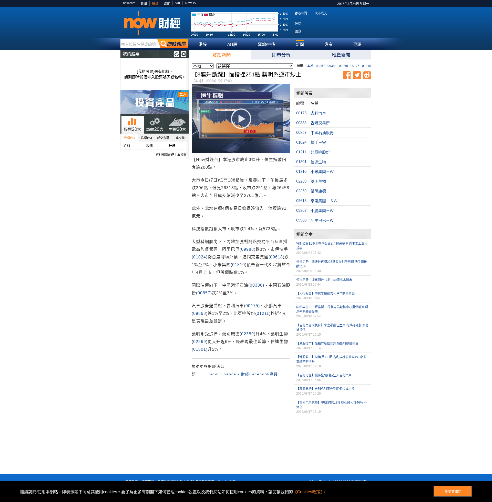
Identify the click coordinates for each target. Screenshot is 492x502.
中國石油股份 (322, 132)
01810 (366, 66)
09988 (247, 249)
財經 (155, 4)
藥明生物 (318, 181)
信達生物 (318, 162)
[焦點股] (281, 54)
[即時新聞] (221, 54)
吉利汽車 (318, 113)
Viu (177, 3)
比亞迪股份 (320, 152)
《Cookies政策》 (307, 492)
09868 (343, 66)
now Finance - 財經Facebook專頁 (244, 374)
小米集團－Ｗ (322, 171)
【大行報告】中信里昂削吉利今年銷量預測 (325, 293)
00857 (320, 66)
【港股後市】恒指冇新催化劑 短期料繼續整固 (327, 343)
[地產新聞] (341, 54)
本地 (310, 66)
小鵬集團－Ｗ (322, 210)
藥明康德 (318, 191)
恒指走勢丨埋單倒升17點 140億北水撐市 (324, 280)
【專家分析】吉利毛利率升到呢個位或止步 (325, 389)
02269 (199, 341)
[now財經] (154, 23)
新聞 (144, 4)
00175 (355, 66)
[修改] (184, 54)
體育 (167, 4)
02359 (247, 334)
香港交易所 (320, 123)
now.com (129, 3)
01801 (199, 349)
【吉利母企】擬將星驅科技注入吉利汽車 (324, 375)
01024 (199, 257)
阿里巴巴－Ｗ (322, 220)
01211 (263, 313)
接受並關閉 (453, 492)
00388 (331, 66)
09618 (276, 257)
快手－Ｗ (318, 142)
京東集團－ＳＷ (324, 201)
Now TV (190, 3)
